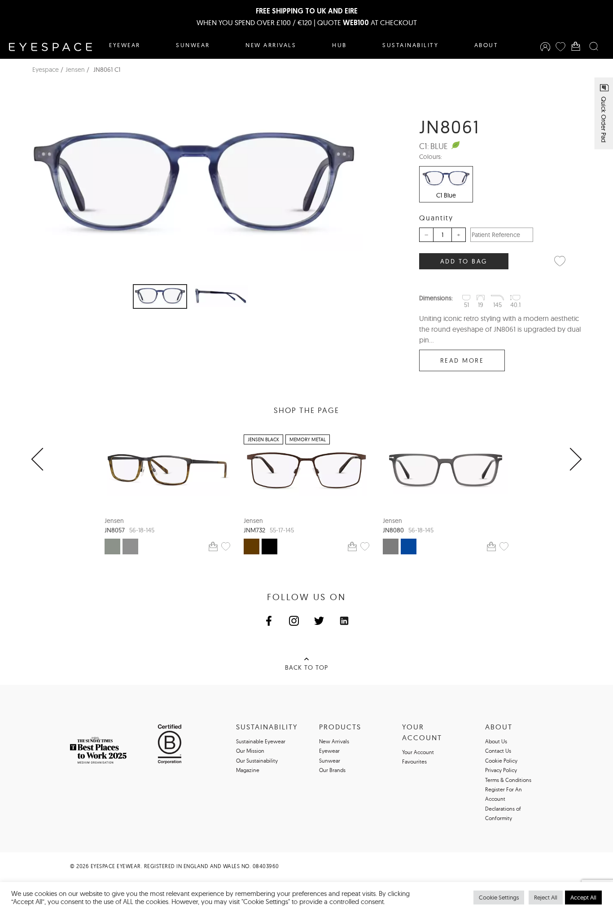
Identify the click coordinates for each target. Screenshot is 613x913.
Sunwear (193, 44)
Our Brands (332, 770)
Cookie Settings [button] (499, 897)
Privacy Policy (501, 770)
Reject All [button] (545, 897)
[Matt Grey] (130, 546)
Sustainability (410, 44)
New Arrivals (270, 44)
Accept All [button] (583, 897)
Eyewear (124, 44)
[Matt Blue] (408, 546)
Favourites (414, 761)
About (486, 44)
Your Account (418, 752)
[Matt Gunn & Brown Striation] (112, 546)
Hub (339, 44)
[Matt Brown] (251, 546)
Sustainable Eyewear (260, 741)
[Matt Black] (269, 546)
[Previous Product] (37, 460)
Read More (462, 360)
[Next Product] (576, 460)
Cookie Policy (501, 760)
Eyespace (45, 70)
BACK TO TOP (306, 667)
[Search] (593, 46)
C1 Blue (446, 195)
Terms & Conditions (508, 780)
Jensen (75, 70)
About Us (496, 741)
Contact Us (498, 750)
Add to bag (463, 261)
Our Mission (250, 750)
